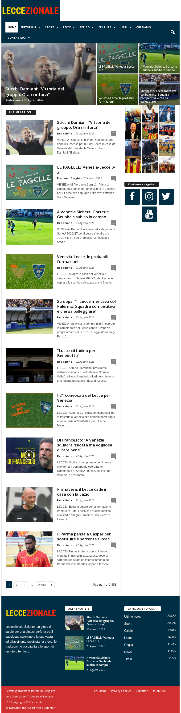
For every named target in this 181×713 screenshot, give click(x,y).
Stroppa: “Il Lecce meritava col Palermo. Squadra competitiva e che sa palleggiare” (158, 96)
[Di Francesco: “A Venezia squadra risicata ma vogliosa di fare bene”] (29, 455)
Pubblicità (159, 691)
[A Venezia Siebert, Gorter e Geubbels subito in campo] (159, 58)
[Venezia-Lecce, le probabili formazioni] (117, 89)
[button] (172, 32)
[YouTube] (149, 214)
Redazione (13, 100)
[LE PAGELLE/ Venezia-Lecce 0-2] (117, 58)
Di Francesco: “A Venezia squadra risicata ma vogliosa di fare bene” (84, 445)
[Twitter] (166, 197)
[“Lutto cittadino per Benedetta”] (29, 365)
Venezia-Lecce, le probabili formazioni (116, 100)
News (128, 652)
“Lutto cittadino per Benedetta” (76, 353)
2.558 (41, 585)
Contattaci (17, 37)
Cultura (105, 27)
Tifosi (128, 659)
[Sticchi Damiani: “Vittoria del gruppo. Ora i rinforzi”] (48, 74)
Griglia (128, 645)
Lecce (67, 27)
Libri (123, 27)
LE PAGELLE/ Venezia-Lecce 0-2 (117, 68)
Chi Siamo (143, 27)
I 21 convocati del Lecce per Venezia (83, 398)
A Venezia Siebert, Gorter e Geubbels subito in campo (158, 68)
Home (12, 27)
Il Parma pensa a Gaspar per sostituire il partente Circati (84, 536)
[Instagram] (149, 197)
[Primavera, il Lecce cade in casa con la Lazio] (29, 504)
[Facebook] (132, 197)
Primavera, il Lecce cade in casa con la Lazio (82, 491)
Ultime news (132, 616)
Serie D (85, 27)
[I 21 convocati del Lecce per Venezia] (29, 410)
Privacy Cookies (121, 691)
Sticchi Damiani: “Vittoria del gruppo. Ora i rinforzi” (34, 91)
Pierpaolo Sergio (68, 178)
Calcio (128, 630)
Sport (49, 27)
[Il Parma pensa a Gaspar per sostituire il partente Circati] (29, 549)
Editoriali (28, 27)
